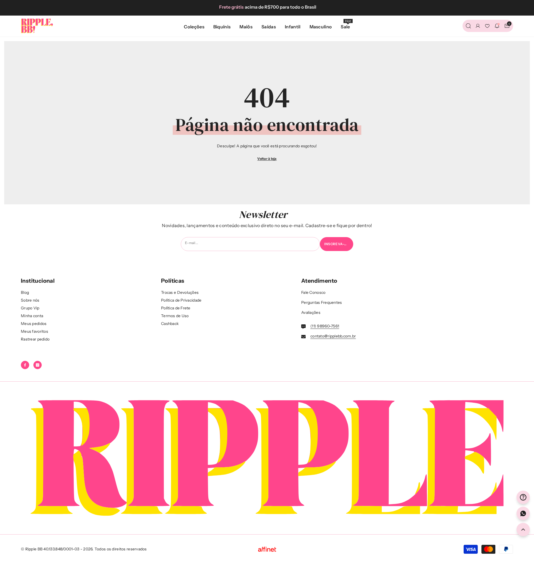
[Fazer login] (477, 26)
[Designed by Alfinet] (267, 549)
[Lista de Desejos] (487, 26)
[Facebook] (25, 365)
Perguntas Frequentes (321, 302)
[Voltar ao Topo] (523, 529)
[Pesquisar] (468, 25)
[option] (267, 7)
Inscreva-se (336, 244)
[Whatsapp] (523, 513)
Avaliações (310, 312)
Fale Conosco (313, 292)
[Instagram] (37, 365)
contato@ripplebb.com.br (333, 336)
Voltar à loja (266, 158)
